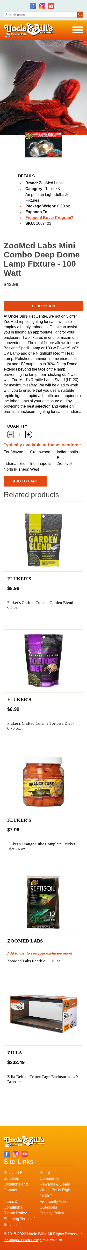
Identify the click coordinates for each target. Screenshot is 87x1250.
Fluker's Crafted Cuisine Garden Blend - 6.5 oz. (41, 605)
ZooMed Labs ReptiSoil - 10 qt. (34, 961)
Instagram (42, 6)
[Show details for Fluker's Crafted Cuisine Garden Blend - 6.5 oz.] (43, 540)
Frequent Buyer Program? (49, 218)
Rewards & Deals (55, 1184)
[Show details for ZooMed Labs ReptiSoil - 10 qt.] (43, 902)
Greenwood (40, 452)
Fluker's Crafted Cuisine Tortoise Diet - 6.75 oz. (40, 726)
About (45, 1173)
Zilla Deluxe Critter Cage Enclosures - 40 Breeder (42, 1079)
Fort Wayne (13, 452)
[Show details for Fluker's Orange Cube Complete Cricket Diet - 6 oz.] (43, 781)
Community (49, 1178)
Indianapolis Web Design (23, 1240)
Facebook (33, 6)
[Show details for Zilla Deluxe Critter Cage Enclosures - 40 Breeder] (43, 1014)
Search (80, 15)
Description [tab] (43, 306)
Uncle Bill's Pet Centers (29, 30)
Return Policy (15, 1213)
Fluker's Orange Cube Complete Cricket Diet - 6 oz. (41, 846)
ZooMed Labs (51, 183)
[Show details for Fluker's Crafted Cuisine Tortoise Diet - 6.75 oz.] (43, 661)
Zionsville (65, 464)
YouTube (51, 6)
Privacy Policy (52, 1213)
